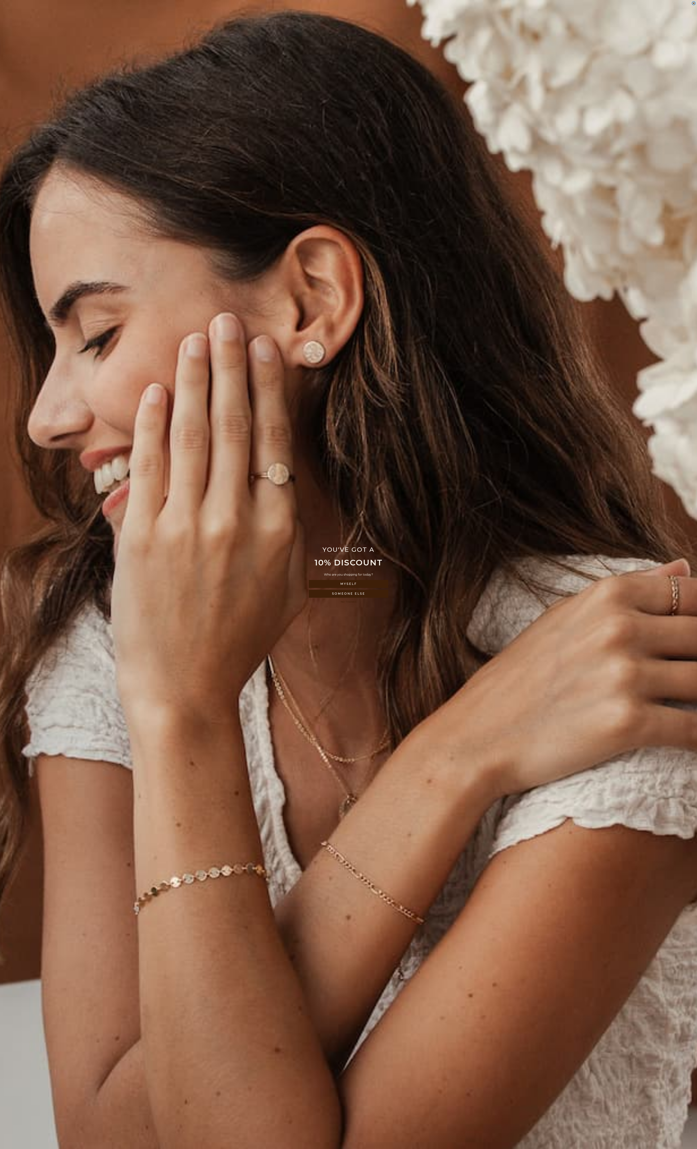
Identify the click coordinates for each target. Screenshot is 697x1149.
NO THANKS (348, 601)
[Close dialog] (694, 3)
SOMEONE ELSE (348, 593)
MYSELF (348, 584)
